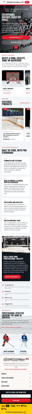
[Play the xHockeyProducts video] (16, 47)
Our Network (5, 386)
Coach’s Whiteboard (7, 378)
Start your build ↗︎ (12, 277)
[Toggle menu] (4, 2)
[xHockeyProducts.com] (15, 2)
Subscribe (16, 400)
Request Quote (16, 42)
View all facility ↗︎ (25, 103)
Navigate (4, 374)
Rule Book (4, 382)
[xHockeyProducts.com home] (16, 359)
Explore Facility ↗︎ (16, 37)
